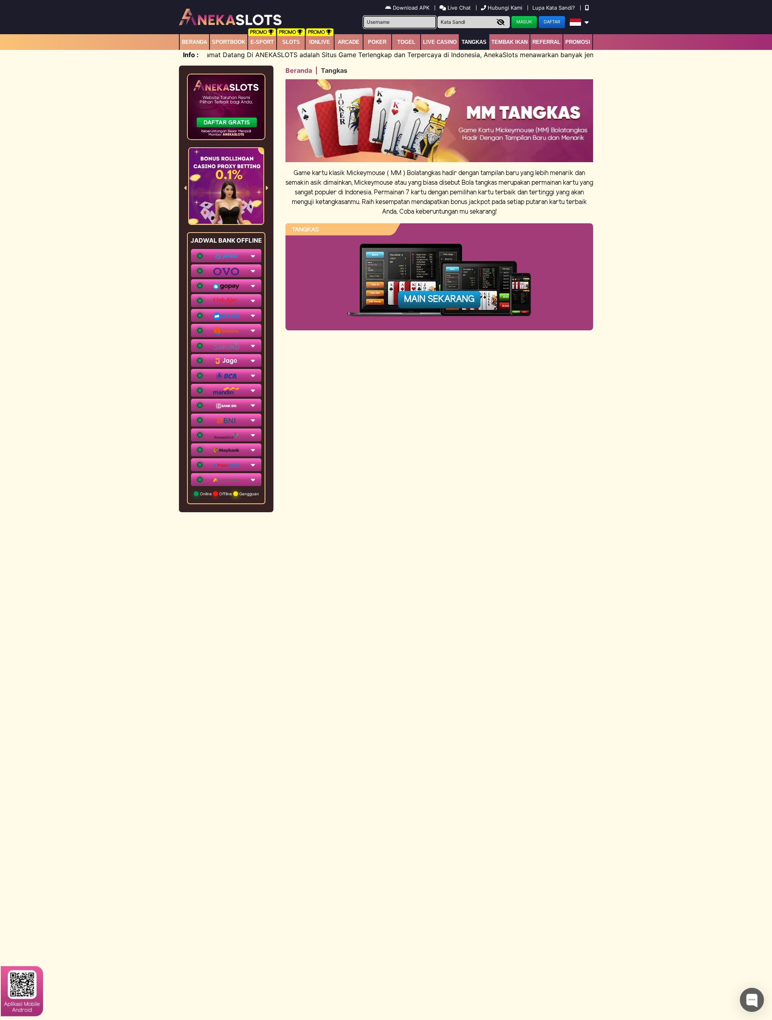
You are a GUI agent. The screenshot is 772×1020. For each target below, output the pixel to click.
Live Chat (458, 7)
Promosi (577, 42)
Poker (377, 42)
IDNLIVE (319, 42)
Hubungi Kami (505, 7)
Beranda (194, 42)
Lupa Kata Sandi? (554, 7)
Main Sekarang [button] (439, 299)
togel (406, 42)
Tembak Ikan (509, 42)
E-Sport (262, 42)
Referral (546, 42)
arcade (348, 42)
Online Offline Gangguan (229, 493)
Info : (191, 55)
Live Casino (440, 42)
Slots (291, 42)
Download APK (411, 7)
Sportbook (228, 42)
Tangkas (474, 42)
